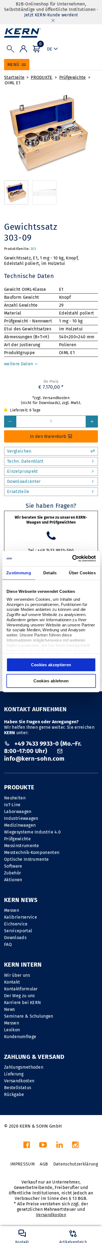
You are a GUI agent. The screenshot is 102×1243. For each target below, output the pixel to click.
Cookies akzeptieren (51, 664)
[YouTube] (43, 1146)
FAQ (8, 944)
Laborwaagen (18, 811)
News (9, 1009)
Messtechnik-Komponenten (31, 852)
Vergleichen (19, 451)
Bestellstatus (17, 1087)
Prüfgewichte (72, 77)
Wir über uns (17, 975)
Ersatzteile (18, 491)
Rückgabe (14, 1094)
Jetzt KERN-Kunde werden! (51, 14)
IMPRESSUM (22, 1164)
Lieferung (13, 1074)
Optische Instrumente (26, 859)
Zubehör (12, 873)
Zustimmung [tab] (18, 572)
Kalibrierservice (20, 917)
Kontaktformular (21, 988)
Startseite (14, 77)
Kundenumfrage (20, 1036)
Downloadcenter (24, 481)
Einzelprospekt (22, 471)
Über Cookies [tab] (82, 572)
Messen (11, 910)
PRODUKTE (41, 77)
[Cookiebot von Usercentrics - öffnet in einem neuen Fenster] (73, 558)
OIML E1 (12, 82)
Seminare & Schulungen (28, 1016)
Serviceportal (18, 930)
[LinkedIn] (59, 1146)
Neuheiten (15, 797)
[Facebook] (26, 1146)
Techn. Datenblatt (25, 461)
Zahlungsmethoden (23, 1067)
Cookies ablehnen (51, 681)
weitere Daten (19, 363)
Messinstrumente (21, 845)
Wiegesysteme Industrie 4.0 (32, 832)
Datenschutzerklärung (75, 1164)
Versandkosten (19, 1080)
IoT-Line (12, 804)
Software (13, 866)
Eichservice (16, 924)
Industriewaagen (21, 818)
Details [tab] (50, 572)
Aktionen (13, 879)
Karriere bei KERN (22, 1002)
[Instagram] (75, 1146)
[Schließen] (53, 20)
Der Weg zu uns (19, 995)
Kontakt (12, 982)
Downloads (15, 937)
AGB (44, 1164)
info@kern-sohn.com (34, 758)
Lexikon (12, 1029)
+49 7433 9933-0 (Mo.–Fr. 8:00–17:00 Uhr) (42, 747)
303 (33, 249)
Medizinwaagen (20, 825)
